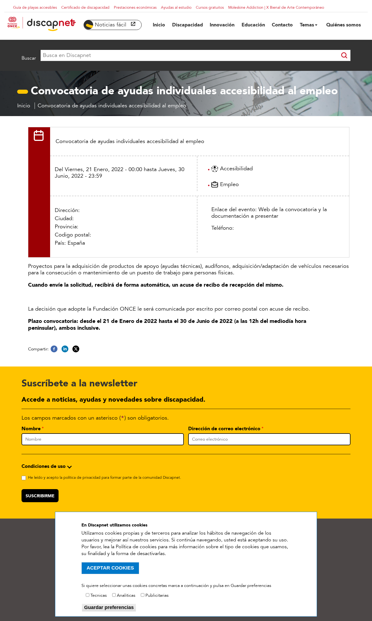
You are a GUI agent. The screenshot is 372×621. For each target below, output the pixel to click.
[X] (75, 349)
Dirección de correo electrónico (224, 429)
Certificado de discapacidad (85, 7)
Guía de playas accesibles (35, 7)
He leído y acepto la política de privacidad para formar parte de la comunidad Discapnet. (104, 477)
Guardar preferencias (109, 607)
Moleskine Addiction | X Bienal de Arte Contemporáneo (276, 7)
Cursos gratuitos (210, 7)
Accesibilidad (236, 168)
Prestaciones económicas (135, 7)
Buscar (29, 58)
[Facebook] (54, 349)
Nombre (31, 429)
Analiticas (126, 595)
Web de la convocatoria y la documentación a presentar (269, 212)
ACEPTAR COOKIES (110, 568)
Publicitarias (157, 595)
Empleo (229, 184)
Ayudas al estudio (176, 7)
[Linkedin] (65, 349)
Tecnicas (98, 595)
